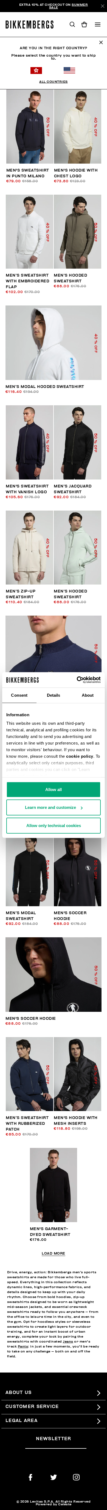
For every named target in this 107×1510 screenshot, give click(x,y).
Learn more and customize (50, 807)
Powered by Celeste (54, 1504)
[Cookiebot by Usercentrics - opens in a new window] (77, 680)
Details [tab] (53, 695)
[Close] (103, 6)
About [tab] (88, 695)
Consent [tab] (19, 695)
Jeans (68, 1341)
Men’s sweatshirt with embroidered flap (27, 281)
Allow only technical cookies (53, 825)
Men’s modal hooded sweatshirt (44, 387)
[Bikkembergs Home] (31, 24)
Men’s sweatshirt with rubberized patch (27, 1123)
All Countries (53, 81)
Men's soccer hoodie (30, 1018)
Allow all (53, 789)
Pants (23, 1346)
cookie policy (79, 756)
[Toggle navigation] (98, 24)
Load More (53, 1253)
